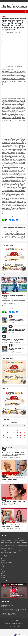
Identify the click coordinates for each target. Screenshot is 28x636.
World (2, 566)
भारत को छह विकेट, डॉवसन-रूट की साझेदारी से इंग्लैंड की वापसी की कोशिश (16, 320)
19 (14, 435)
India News (10, 472)
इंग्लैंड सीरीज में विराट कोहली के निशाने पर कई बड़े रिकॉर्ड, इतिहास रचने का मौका (16, 330)
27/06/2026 (4, 342)
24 (7, 437)
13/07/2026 (11, 332)
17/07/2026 (4, 298)
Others (4, 16)
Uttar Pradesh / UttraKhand (9, 474)
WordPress (18, 626)
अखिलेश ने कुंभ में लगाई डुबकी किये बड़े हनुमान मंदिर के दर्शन (14, 227)
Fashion (3, 569)
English (18, 634)
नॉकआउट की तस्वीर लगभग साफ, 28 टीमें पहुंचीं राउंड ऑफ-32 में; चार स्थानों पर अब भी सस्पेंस (13, 340)
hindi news (4, 472)
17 (7, 435)
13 (17, 432)
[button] (4, 292)
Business (3, 568)
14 (20, 432)
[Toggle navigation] (3, 11)
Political (4, 450)
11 (10, 432)
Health (2, 573)
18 (10, 435)
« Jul (3, 442)
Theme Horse (16, 625)
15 (24, 432)
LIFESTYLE (9, 498)
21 (20, 435)
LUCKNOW (17, 472)
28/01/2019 (4, 32)
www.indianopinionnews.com (14, 32)
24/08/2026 (4, 457)
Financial (3, 571)
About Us (3, 575)
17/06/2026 (11, 351)
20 (17, 435)
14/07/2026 (11, 322)
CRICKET (4, 293)
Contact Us (3, 577)
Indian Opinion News (17, 623)
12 (14, 432)
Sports (4, 275)
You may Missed (7, 447)
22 (24, 435)
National (3, 560)
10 (7, 432)
